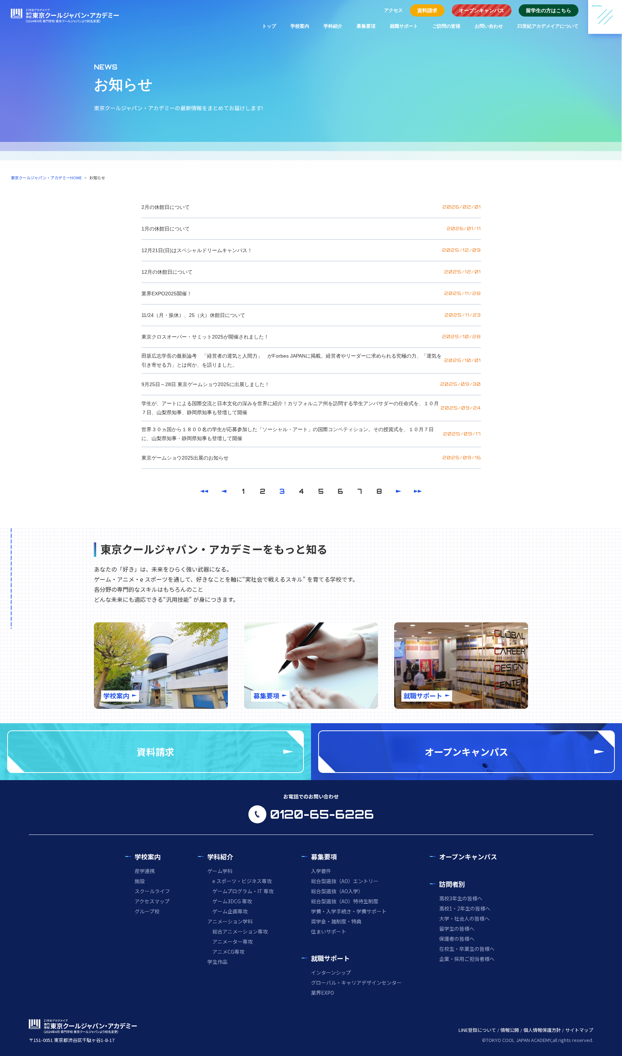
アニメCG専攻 (228, 951)
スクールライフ (152, 891)
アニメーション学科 (230, 921)
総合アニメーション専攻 (240, 931)
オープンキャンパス (481, 10)
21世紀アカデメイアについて (547, 26)
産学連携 (145, 870)
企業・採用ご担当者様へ (467, 958)
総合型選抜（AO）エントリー (344, 881)
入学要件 (321, 870)
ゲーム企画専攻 (230, 911)
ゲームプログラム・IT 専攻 (243, 891)
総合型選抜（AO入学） (337, 891)
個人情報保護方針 (542, 1029)
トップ (269, 26)
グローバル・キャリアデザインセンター (356, 982)
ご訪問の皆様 (446, 26)
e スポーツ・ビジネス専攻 (242, 881)
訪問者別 (452, 884)
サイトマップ (579, 1029)
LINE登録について (477, 1029)
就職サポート (404, 26)
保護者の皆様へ (456, 938)
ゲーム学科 (220, 870)
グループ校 (147, 911)
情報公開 (509, 1029)
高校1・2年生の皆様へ (464, 908)
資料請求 (427, 10)
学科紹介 (333, 26)
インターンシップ (331, 972)
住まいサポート (328, 931)
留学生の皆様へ (456, 928)
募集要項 (366, 26)
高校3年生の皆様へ (460, 898)
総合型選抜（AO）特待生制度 (344, 901)
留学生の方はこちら (548, 10)
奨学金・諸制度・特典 (336, 921)
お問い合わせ (489, 26)
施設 (140, 881)
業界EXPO (322, 992)
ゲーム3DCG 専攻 (232, 901)
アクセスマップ (152, 901)
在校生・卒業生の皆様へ (467, 948)
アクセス (393, 10)
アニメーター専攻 (232, 941)
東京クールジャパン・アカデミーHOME (46, 177)
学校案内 (299, 26)
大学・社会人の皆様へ (464, 918)
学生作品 (217, 961)
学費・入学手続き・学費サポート (349, 911)
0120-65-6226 (322, 814)
